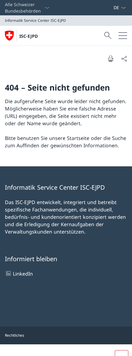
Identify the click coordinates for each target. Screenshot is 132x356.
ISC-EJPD (28, 36)
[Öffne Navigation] (123, 35)
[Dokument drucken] (110, 58)
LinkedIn (23, 273)
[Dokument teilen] (124, 58)
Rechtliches (14, 335)
